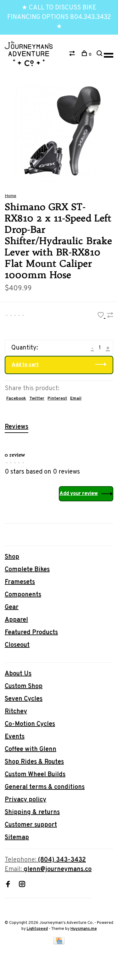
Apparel (16, 620)
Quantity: (24, 348)
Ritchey (16, 712)
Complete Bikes (27, 570)
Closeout (17, 645)
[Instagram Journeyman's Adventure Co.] (22, 885)
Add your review (78, 494)
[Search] (100, 54)
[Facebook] (8, 885)
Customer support (31, 825)
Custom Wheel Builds (35, 775)
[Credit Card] (59, 943)
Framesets (20, 582)
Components (23, 595)
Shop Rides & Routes (34, 762)
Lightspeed (37, 928)
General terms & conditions (45, 787)
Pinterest (57, 398)
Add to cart (25, 365)
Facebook (16, 398)
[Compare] (72, 54)
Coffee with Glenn (30, 749)
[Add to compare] (110, 316)
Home (10, 196)
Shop (12, 557)
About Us (18, 674)
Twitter (36, 398)
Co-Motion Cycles (30, 724)
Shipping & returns (32, 812)
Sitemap (17, 838)
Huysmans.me (83, 928)
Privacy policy (25, 800)
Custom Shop (23, 686)
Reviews (16, 427)
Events (15, 737)
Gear (12, 607)
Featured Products (31, 633)
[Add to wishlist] (101, 316)
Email (75, 398)
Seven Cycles (23, 699)
